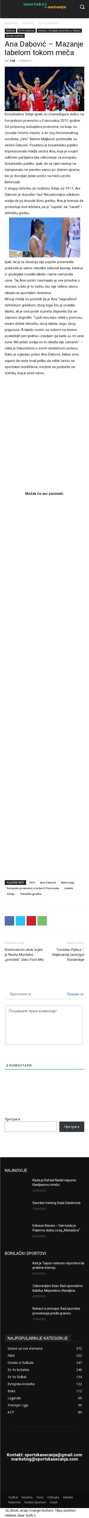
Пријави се (75, 994)
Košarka (28, 23)
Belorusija (67, 882)
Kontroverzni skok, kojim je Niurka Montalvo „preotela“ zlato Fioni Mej (24, 955)
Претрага (12, 1119)
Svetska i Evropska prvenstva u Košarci (59, 30)
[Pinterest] (31, 921)
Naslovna (11, 23)
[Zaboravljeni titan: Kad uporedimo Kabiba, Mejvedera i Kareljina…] (17, 1292)
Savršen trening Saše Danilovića (56, 1203)
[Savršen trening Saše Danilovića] (17, 1209)
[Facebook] (9, 921)
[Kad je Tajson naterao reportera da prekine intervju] (17, 1269)
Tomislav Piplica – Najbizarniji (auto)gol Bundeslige (68, 955)
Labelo (68, 888)
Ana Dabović (48, 882)
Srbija (10, 894)
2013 (32, 882)
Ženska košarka (14, 35)
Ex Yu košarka (48, 23)
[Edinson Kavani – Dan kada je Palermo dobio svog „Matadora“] (17, 1231)
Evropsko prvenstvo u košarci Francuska (33, 888)
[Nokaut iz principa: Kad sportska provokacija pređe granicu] (17, 1314)
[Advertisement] (44, 686)
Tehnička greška (30, 894)
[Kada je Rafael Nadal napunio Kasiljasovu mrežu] (17, 1186)
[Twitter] (20, 921)
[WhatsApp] (42, 921)
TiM (12, 60)
